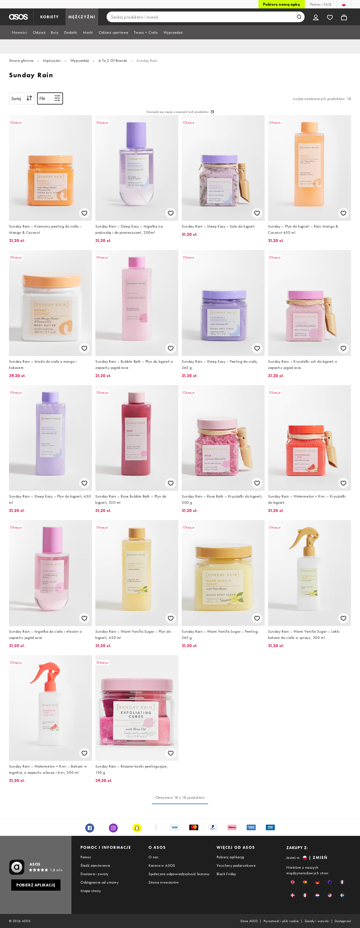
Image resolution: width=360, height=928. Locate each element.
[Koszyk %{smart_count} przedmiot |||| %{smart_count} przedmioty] (344, 16)
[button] (293, 882)
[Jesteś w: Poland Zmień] (344, 4)
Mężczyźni (52, 60)
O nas (153, 856)
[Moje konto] (316, 16)
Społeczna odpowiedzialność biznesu (179, 873)
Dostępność (343, 921)
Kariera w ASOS (161, 865)
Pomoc (85, 856)
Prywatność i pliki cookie (281, 921)
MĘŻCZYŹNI (81, 16)
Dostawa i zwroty (94, 873)
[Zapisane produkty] (330, 16)
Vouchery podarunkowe (236, 865)
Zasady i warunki (317, 921)
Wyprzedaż (79, 60)
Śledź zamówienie (95, 865)
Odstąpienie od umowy (99, 882)
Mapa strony (90, 890)
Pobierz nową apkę (281, 4)
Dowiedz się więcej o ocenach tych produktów (178, 112)
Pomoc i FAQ (320, 4)
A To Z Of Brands (112, 60)
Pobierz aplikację (230, 856)
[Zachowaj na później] (84, 213)
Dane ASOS (249, 921)
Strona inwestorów (163, 882)
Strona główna (21, 60)
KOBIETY (49, 16)
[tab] (19, 32)
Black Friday (226, 873)
